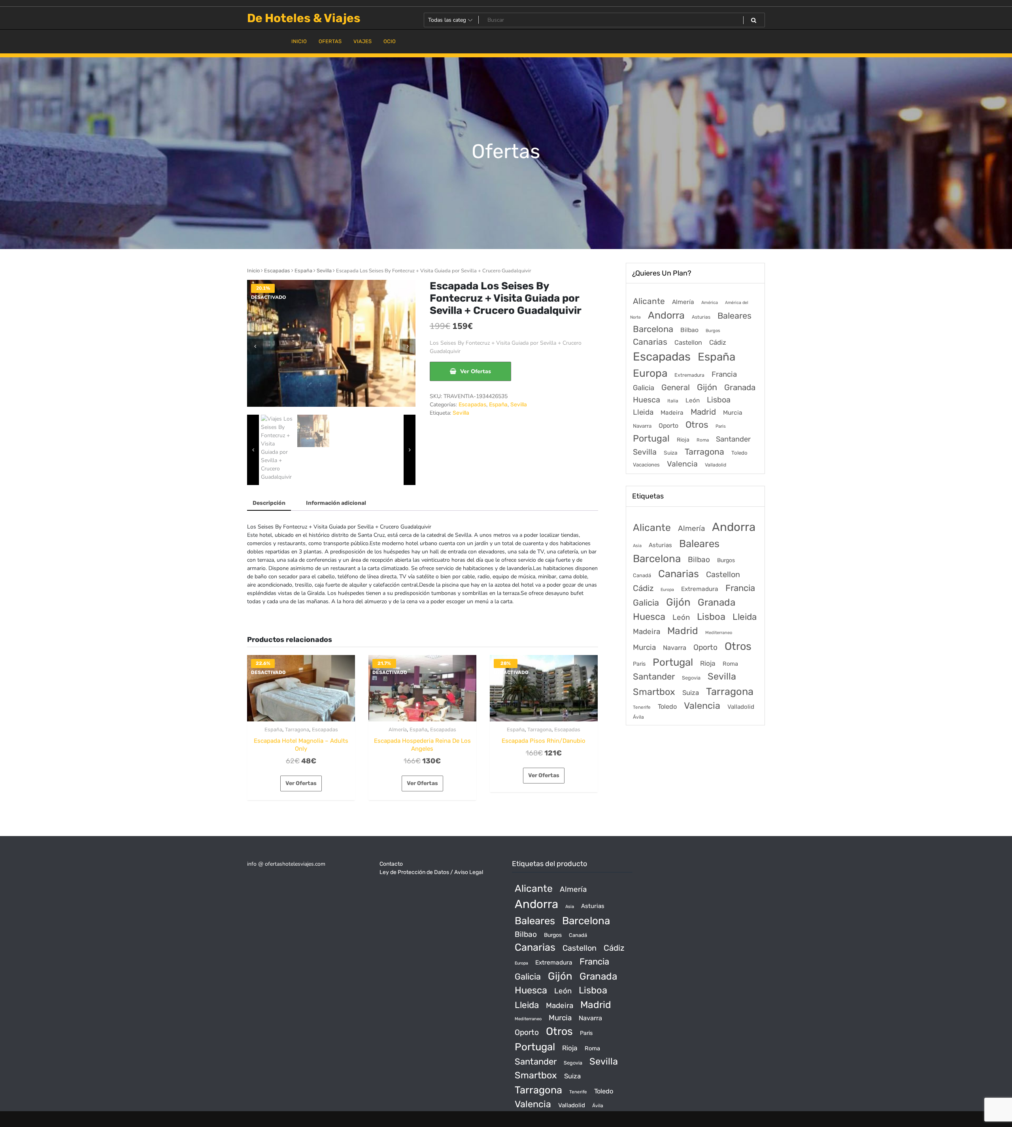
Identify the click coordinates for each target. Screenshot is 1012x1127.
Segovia (691, 678)
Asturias (701, 317)
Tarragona (297, 729)
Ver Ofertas (475, 371)
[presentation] (255, 347)
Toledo (739, 453)
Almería (398, 729)
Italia (672, 401)
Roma (703, 440)
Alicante (649, 301)
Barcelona (653, 329)
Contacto (391, 864)
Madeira (672, 412)
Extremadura (689, 375)
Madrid (703, 412)
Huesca (646, 399)
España (303, 271)
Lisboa (719, 399)
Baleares (734, 316)
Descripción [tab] (269, 503)
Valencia (682, 463)
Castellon (688, 342)
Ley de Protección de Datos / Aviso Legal (431, 872)
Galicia (643, 387)
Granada (739, 387)
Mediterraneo (718, 632)
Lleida (643, 412)
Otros (696, 424)
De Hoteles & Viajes (304, 18)
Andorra (666, 315)
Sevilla (324, 271)
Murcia (732, 412)
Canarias (650, 342)
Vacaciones (646, 465)
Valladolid (715, 465)
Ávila (638, 717)
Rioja (683, 439)
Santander (733, 439)
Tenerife (642, 707)
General (675, 387)
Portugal (651, 438)
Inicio (253, 271)
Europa (650, 373)
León (692, 400)
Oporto (668, 425)
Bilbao (689, 330)
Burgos (713, 330)
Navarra (642, 426)
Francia (724, 374)
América (709, 302)
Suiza (671, 452)
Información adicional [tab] (336, 503)
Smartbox (654, 691)
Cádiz (717, 342)
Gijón (707, 387)
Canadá (642, 575)
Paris (721, 426)
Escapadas (277, 271)
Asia (637, 545)
